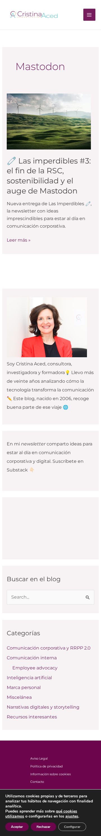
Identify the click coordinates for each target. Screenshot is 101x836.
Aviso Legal (39, 758)
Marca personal (24, 687)
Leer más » (19, 240)
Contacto (37, 782)
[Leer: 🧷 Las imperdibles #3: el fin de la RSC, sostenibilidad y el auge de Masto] (49, 121)
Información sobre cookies (50, 774)
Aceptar (17, 827)
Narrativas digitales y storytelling (43, 707)
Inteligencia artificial (29, 677)
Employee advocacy (35, 668)
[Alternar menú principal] (89, 15)
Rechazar (43, 827)
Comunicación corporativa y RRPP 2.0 (49, 648)
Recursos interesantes (32, 717)
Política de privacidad (46, 766)
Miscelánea (19, 697)
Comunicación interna (32, 657)
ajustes (71, 816)
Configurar (72, 827)
